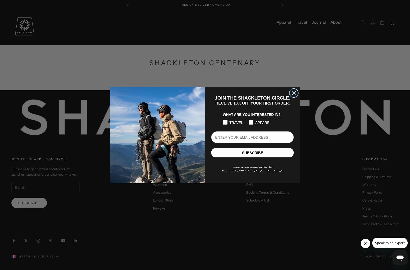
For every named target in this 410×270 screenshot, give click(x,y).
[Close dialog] (294, 93)
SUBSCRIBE (252, 153)
